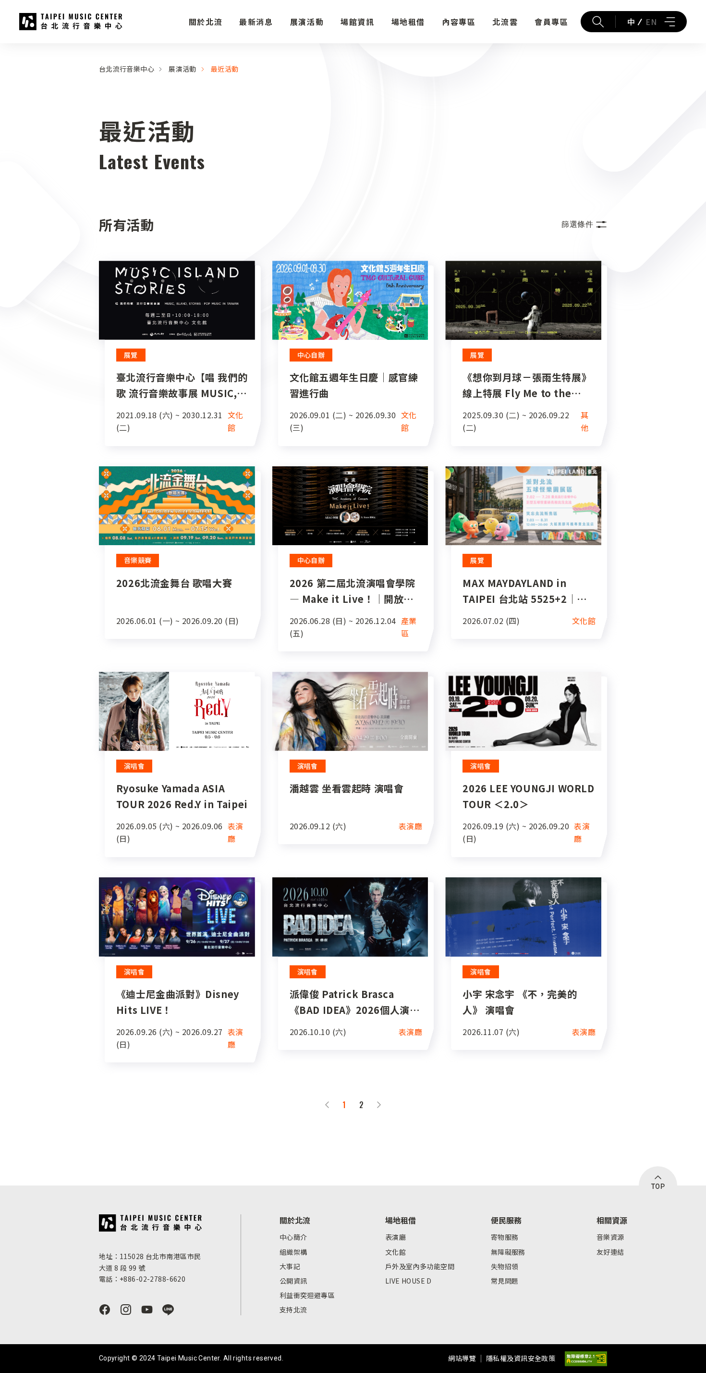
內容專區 (458, 21)
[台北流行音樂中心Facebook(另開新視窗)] (104, 1309)
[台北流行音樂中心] (150, 1223)
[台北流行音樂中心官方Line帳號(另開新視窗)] (168, 1309)
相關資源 (611, 1220)
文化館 (395, 1252)
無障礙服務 (508, 1252)
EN (651, 21)
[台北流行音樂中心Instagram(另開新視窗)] (126, 1309)
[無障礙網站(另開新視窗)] (586, 1358)
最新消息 (256, 21)
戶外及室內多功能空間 (419, 1266)
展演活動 (307, 21)
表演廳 (395, 1237)
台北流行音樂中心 (70, 21)
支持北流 (293, 1309)
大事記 (290, 1266)
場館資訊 (357, 21)
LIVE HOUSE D (408, 1281)
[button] (584, 224)
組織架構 (293, 1252)
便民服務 (506, 1220)
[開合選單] (669, 21)
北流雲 (505, 21)
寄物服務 (505, 1237)
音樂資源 (610, 1237)
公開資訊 (293, 1281)
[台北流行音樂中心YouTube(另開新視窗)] (147, 1309)
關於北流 (205, 21)
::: (3, 49)
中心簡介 (293, 1237)
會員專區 (551, 21)
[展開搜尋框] (598, 21)
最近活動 (225, 69)
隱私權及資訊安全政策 (520, 1358)
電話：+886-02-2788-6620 (142, 1279)
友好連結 (610, 1252)
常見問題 (505, 1281)
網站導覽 (462, 1358)
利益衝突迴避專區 (307, 1295)
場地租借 (408, 21)
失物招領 (505, 1266)
